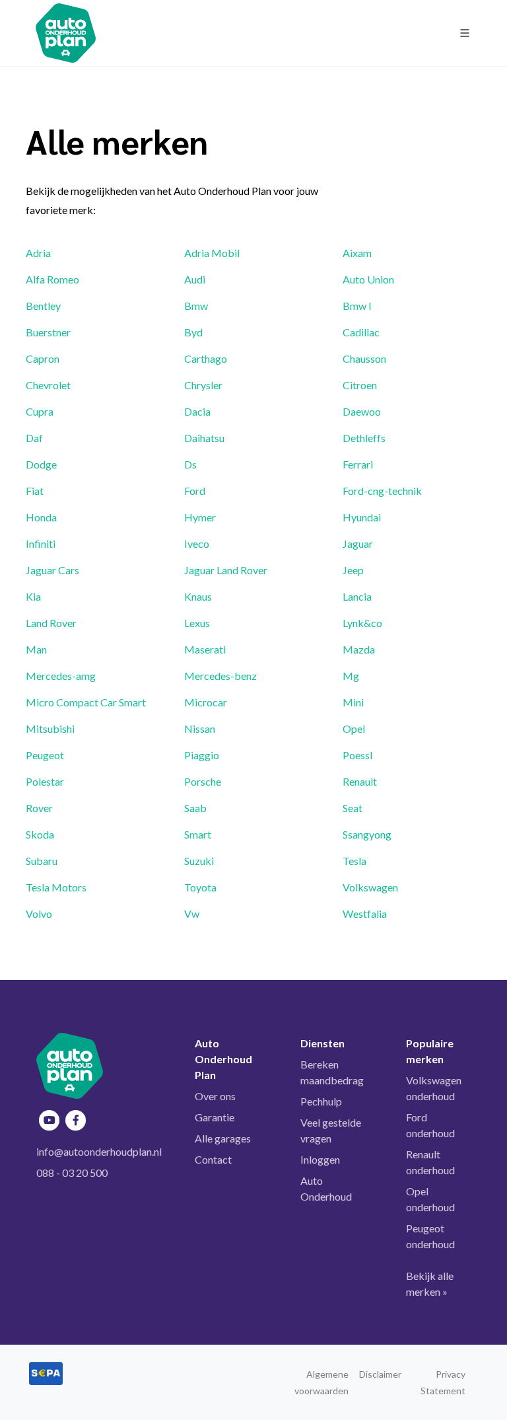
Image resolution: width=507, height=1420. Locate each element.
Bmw (196, 305)
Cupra (39, 411)
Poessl (357, 755)
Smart (197, 834)
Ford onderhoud (430, 1125)
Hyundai (362, 517)
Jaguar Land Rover (225, 570)
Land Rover (51, 623)
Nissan (199, 728)
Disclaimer (380, 1374)
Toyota (200, 887)
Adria (38, 252)
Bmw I (357, 305)
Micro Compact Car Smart (86, 702)
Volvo (39, 913)
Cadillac (361, 332)
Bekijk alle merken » (430, 1283)
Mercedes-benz (220, 675)
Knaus (198, 596)
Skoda (40, 834)
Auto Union (368, 279)
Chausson (364, 358)
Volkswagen (370, 887)
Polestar (45, 781)
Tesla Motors (56, 887)
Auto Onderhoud (326, 1188)
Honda (41, 517)
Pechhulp (321, 1101)
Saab (195, 808)
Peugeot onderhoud (430, 1236)
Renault (360, 781)
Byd (193, 332)
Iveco (196, 543)
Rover (39, 808)
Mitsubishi (50, 728)
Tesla (354, 860)
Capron (42, 358)
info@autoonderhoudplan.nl (99, 1151)
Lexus (197, 623)
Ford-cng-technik (382, 490)
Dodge (41, 464)
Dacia (197, 411)
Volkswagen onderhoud (433, 1088)
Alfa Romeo (52, 279)
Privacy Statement (443, 1382)
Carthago (205, 358)
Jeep (353, 570)
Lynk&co (362, 623)
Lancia (357, 596)
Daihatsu (204, 437)
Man (36, 649)
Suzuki (199, 860)
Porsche (202, 781)
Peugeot (45, 755)
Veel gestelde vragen (330, 1130)
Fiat (35, 490)
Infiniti (40, 543)
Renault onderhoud (430, 1162)
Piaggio (201, 755)
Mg (351, 675)
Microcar (205, 702)
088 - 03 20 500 (72, 1172)
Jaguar (358, 543)
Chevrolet (48, 385)
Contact (213, 1159)
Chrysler (203, 385)
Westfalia (365, 913)
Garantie (214, 1117)
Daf (34, 437)
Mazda (359, 649)
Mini (353, 702)
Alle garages (223, 1138)
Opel (354, 728)
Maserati (205, 649)
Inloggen (320, 1159)
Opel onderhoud (430, 1199)
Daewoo (362, 411)
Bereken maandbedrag (332, 1072)
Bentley (43, 305)
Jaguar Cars (52, 570)
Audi (194, 279)
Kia (33, 596)
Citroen (360, 385)
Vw (191, 913)
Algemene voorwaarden (321, 1382)
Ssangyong (367, 834)
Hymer (200, 517)
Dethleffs (364, 437)
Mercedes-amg (61, 675)
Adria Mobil (212, 252)
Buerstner (48, 332)
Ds (190, 464)
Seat (352, 808)
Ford (194, 490)
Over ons (215, 1096)
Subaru (41, 860)
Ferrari (358, 464)
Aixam (357, 252)
